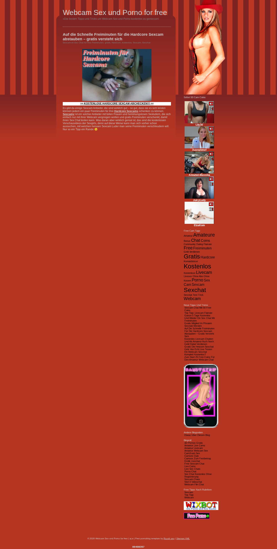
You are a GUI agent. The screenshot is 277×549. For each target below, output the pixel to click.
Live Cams (190, 466)
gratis (107, 42)
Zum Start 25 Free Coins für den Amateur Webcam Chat (199, 358)
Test (195, 295)
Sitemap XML (183, 538)
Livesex (188, 276)
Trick (200, 295)
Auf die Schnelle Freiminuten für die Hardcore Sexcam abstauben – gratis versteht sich (113, 36)
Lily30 (199, 124)
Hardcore (116, 42)
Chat (195, 240)
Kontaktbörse (191, 261)
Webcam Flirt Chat (194, 484)
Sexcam (67, 42)
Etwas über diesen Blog (197, 435)
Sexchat (146, 42)
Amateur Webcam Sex (196, 450)
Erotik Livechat (192, 461)
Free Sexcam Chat (194, 463)
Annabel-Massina (199, 175)
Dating (199, 244)
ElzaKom (199, 225)
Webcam (192, 298)
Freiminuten (98, 42)
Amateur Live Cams (194, 445)
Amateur (188, 235)
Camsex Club (191, 456)
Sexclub (188, 295)
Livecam (204, 272)
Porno (197, 280)
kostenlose (189, 273)
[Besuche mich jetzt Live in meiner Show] (199, 122)
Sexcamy (68, 114)
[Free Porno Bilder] (197, 518)
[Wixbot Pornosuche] (201, 509)
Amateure (204, 235)
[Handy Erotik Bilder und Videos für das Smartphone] (201, 427)
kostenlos (127, 42)
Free (188, 247)
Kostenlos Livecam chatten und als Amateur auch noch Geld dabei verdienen (199, 341)
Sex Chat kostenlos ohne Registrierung (198, 475)
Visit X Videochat (193, 482)
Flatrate (208, 244)
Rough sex (169, 538)
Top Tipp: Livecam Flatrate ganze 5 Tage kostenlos (198, 314)
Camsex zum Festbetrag (197, 458)
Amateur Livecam (193, 448)
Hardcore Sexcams (126, 111)
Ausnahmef (199, 149)
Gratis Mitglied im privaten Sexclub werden (198, 324)
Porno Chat (190, 471)
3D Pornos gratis (193, 443)
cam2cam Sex (192, 453)
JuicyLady (199, 200)
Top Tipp (188, 495)
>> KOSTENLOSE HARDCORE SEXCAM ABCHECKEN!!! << (117, 103)
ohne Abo (198, 276)
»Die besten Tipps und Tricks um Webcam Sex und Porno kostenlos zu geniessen (111, 18)
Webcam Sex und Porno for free (115, 12)
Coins (205, 240)
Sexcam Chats (192, 479)
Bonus (187, 241)
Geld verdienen (192, 251)
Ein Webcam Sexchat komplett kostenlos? (195, 353)
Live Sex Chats (192, 469)
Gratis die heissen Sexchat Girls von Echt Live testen (199, 348)
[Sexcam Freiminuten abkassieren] (116, 100)
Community (190, 244)
